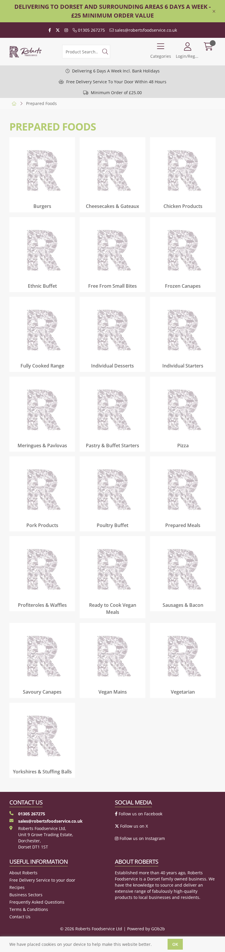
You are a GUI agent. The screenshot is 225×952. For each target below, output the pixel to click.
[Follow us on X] (57, 30)
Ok (175, 944)
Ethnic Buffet (42, 286)
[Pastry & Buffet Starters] (112, 409)
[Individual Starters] (183, 329)
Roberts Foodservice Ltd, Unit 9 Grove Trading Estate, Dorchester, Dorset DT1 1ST (45, 838)
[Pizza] (183, 409)
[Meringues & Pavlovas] (42, 409)
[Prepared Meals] (183, 489)
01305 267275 (91, 30)
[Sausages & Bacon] (183, 569)
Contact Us (19, 916)
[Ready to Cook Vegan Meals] (112, 569)
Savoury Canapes (42, 692)
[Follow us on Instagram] (66, 30)
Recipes (17, 887)
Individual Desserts (112, 365)
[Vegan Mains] (112, 656)
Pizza (183, 445)
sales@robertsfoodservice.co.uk (145, 30)
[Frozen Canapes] (183, 250)
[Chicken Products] (183, 170)
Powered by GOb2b (146, 928)
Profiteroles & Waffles (42, 605)
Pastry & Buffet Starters (112, 445)
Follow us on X (133, 826)
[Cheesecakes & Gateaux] (112, 170)
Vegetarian (183, 692)
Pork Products (42, 525)
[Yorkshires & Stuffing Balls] (42, 735)
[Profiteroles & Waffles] (42, 569)
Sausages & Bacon (183, 605)
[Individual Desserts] (112, 329)
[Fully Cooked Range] (42, 329)
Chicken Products (182, 206)
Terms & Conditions (28, 909)
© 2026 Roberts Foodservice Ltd (91, 928)
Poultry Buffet (112, 525)
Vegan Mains (112, 692)
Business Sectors (25, 894)
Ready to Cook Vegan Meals (112, 608)
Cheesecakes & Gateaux (112, 206)
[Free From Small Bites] (112, 250)
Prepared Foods (41, 103)
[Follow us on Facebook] (49, 30)
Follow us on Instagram (141, 838)
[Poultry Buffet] (112, 489)
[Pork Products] (42, 489)
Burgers (42, 206)
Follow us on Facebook (139, 814)
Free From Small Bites (112, 286)
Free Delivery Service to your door (42, 880)
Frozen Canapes (183, 286)
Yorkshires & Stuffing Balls (42, 771)
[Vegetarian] (183, 656)
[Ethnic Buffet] (42, 250)
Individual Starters (182, 365)
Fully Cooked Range (42, 365)
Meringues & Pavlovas (42, 445)
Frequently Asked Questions (36, 902)
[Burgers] (42, 170)
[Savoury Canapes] (42, 656)
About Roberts (23, 872)
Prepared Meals (182, 525)
